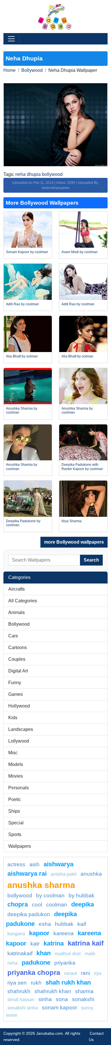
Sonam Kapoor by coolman (27, 252)
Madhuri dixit (68, 953)
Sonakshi (83, 999)
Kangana (16, 933)
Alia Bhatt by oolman (22, 356)
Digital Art (18, 670)
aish (34, 864)
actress (16, 864)
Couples (16, 659)
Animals (16, 612)
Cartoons (17, 647)
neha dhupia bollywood (39, 174)
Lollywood (18, 741)
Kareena (64, 933)
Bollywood (32, 70)
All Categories (22, 600)
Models (15, 764)
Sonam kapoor (59, 1008)
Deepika (82, 904)
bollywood (19, 895)
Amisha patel (64, 874)
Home (9, 70)
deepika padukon (28, 914)
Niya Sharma (71, 521)
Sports (14, 834)
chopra (17, 904)
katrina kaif (86, 943)
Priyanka (64, 963)
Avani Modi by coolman (79, 252)
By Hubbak (81, 895)
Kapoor (39, 933)
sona (62, 999)
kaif (81, 924)
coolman (56, 905)
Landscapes (20, 729)
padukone (36, 962)
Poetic (14, 799)
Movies (15, 776)
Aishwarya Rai (27, 873)
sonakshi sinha (22, 1007)
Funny (14, 682)
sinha (45, 999)
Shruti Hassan (20, 999)
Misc (13, 752)
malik (90, 953)
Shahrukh (18, 991)
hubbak (64, 924)
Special (16, 822)
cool (37, 905)
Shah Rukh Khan (68, 982)
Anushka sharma (41, 885)
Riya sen (17, 983)
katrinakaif (19, 953)
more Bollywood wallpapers (74, 542)
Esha (45, 924)
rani (85, 973)
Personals (18, 787)
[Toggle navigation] (11, 38)
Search (91, 560)
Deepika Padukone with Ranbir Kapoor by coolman (82, 467)
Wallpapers (19, 846)
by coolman (50, 895)
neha (12, 963)
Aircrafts (16, 589)
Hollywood (19, 706)
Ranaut (70, 973)
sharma (84, 991)
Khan (43, 953)
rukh (36, 983)
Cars (13, 635)
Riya (97, 973)
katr (35, 944)
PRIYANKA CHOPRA (33, 972)
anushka (91, 874)
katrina (54, 943)
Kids (12, 717)
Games (15, 694)
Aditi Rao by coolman (22, 304)
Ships (14, 811)
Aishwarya (58, 864)
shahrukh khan (52, 991)
